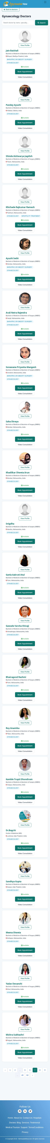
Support (24, 1127)
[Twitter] (30, 1111)
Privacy (25, 1132)
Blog (19, 1123)
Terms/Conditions (35, 1127)
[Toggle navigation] (45, 2)
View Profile (25, 45)
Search (43, 23)
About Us (18, 1118)
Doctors (12, 1123)
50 (27, 1075)
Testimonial (35, 1123)
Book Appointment (25, 72)
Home (10, 1118)
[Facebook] (19, 1111)
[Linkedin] (25, 1111)
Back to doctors (12, 9)
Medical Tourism (13, 1127)
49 (22, 1075)
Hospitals (37, 1118)
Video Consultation (25, 77)
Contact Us (27, 1118)
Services (25, 1123)
